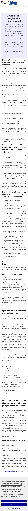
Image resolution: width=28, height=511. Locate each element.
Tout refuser (14, 505)
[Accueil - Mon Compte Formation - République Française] (12, 3)
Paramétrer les (14, 508)
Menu (26, 2)
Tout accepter (14, 501)
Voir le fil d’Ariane (4, 8)
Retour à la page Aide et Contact (14, 471)
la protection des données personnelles (11, 484)
